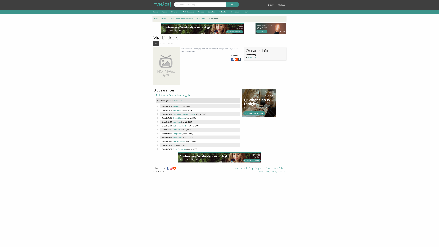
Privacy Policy (277, 172)
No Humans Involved (180, 126)
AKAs (170, 43)
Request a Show (263, 168)
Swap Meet (177, 110)
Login (271, 4)
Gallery (163, 43)
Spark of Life (177, 137)
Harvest (176, 106)
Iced (174, 145)
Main (155, 43)
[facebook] (232, 60)
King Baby (176, 129)
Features (237, 168)
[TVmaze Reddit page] (174, 168)
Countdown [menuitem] (235, 12)
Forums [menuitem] (246, 12)
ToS (285, 172)
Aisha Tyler (252, 57)
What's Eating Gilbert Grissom (184, 114)
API (245, 168)
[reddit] (236, 60)
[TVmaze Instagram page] (171, 168)
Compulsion (177, 133)
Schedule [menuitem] (211, 12)
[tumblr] (239, 60)
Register (281, 4)
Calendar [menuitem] (222, 12)
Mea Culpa (177, 122)
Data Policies (279, 168)
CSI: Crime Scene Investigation (174, 95)
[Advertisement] (202, 28)
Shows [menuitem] (155, 12)
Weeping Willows (179, 141)
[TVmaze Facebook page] (168, 168)
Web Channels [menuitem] (188, 12)
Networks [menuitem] (175, 12)
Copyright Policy (264, 172)
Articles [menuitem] (201, 12)
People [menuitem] (164, 12)
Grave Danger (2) (179, 149)
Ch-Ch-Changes (179, 118)
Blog (251, 168)
